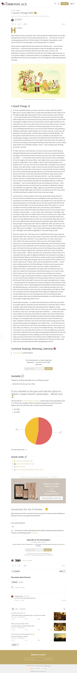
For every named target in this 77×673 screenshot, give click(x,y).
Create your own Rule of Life (24, 461)
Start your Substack (35, 668)
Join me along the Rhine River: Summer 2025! (29, 470)
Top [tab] (13, 609)
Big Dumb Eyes (17, 353)
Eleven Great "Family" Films (20, 624)
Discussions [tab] (22, 609)
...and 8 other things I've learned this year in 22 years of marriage (28, 615)
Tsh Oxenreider (18, 19)
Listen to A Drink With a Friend (25, 464)
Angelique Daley (18, 596)
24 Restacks (29, 560)
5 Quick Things (15, 10)
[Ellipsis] (65, 596)
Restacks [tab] (21, 582)
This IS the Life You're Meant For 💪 (22, 634)
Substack (32, 671)
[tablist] (17, 582)
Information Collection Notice (38, 555)
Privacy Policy (50, 555)
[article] (38, 616)
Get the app (44, 668)
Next (61, 571)
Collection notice (47, 666)
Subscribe (64, 3)
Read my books (20, 467)
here (25, 450)
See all (14, 645)
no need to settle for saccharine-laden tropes (22, 626)
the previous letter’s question (31, 401)
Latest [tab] (16, 609)
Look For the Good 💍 (18, 613)
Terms (41, 666)
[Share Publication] (58, 3)
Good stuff (35, 533)
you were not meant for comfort (19, 636)
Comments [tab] (14, 582)
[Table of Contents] (2, 336)
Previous (16, 571)
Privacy (38, 666)
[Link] (9, 106)
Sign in (72, 3)
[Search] (55, 3)
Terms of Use (46, 553)
